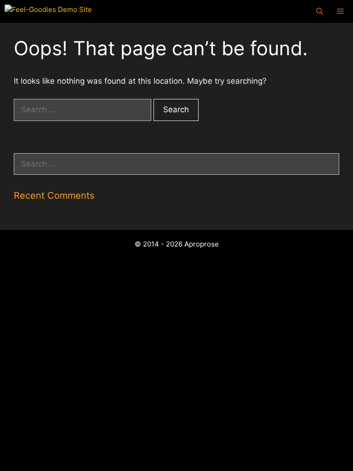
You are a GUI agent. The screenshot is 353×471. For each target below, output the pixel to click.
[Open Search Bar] (319, 11)
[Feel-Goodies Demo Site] (48, 11)
